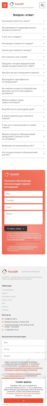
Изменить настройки (23, 396)
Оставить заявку (14, 229)
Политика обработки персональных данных (23, 393)
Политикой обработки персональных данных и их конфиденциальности (22, 248)
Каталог (5, 293)
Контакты (5, 310)
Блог (3, 303)
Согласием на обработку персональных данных (24, 238)
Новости (5, 307)
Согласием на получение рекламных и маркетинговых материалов (24, 241)
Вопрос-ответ (7, 300)
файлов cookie (26, 388)
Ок (24, 401)
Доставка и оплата (8, 296)
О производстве (8, 290)
